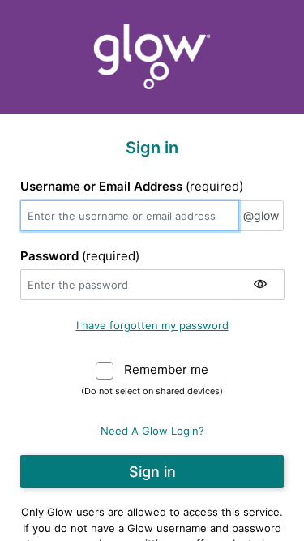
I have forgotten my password (152, 325)
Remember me (166, 369)
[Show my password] (260, 284)
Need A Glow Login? (152, 430)
